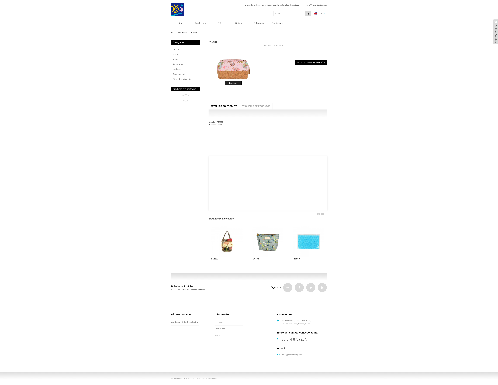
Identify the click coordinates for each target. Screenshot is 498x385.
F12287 (214, 259)
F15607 (220, 125)
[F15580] (308, 241)
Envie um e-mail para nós (312, 62)
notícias (218, 335)
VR (220, 23)
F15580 (296, 259)
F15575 (255, 259)
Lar (181, 23)
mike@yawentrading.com (292, 355)
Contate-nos (278, 23)
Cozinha (177, 50)
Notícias (239, 23)
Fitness (176, 59)
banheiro (177, 69)
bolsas (194, 33)
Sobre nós (258, 23)
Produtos (199, 23)
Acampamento (179, 74)
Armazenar (178, 64)
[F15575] (267, 241)
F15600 (220, 122)
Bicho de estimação (182, 79)
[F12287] (227, 241)
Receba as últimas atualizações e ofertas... (188, 290)
